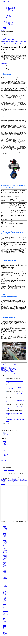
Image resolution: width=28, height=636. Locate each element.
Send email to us (4, 63)
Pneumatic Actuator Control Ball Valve (13, 363)
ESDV (4, 455)
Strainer (7, 18)
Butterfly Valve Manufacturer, (7, 481)
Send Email (3, 484)
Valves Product (6, 4)
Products (5, 38)
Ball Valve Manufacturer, (6, 479)
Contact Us (5, 28)
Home (4, 3)
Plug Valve (8, 11)
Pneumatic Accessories (10, 8)
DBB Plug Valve (16, 481)
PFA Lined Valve (9, 17)
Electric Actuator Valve (10, 7)
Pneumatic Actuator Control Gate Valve (11, 364)
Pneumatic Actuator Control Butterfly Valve (9, 369)
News (4, 25)
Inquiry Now (3, 460)
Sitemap (11, 478)
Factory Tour (8, 23)
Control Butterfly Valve (5, 367)
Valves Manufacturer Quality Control (13, 24)
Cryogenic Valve (9, 20)
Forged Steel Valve (10, 10)
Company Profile (9, 22)
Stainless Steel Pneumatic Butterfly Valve (9, 373)
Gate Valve (8, 14)
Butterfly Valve (9, 13)
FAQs (4, 27)
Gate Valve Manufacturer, (16, 479)
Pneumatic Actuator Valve (11, 6)
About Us (5, 21)
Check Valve (8, 15)
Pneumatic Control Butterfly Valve (8, 371)
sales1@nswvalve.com (9, 470)
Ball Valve (8, 9)
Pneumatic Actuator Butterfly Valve (8, 368)
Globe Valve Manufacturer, (12, 480)
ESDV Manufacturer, (22, 480)
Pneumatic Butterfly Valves (6, 370)
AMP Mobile (16, 478)
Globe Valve (8, 16)
